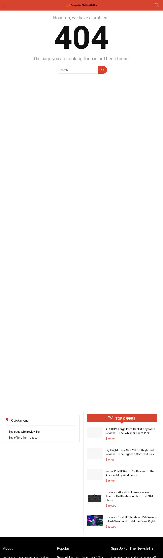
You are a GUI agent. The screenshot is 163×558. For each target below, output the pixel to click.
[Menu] (5, 5)
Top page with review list (24, 431)
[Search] (157, 5)
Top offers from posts (23, 437)
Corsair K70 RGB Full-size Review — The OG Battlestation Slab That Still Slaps (129, 496)
